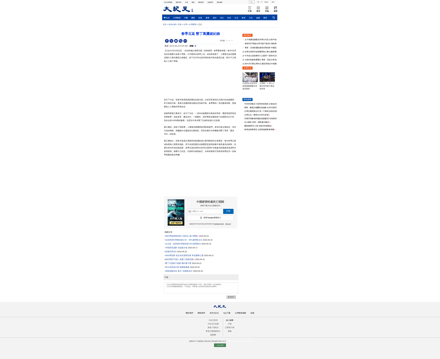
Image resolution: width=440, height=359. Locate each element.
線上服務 (229, 320)
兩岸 (215, 17)
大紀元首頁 (213, 320)
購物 (193, 2)
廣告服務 (220, 2)
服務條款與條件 (219, 224)
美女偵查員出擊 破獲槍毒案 (177, 267)
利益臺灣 (210, 2)
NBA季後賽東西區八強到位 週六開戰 (181, 236)
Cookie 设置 (220, 345)
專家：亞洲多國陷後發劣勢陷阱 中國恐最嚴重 (263, 48)
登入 (251, 2)
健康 (275, 11)
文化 (251, 17)
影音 (258, 11)
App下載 (226, 313)
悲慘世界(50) (171, 252)
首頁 (168, 17)
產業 (207, 17)
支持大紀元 (214, 313)
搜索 (274, 17)
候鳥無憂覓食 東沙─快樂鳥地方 (179, 271)
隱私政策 (228, 224)
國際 (193, 17)
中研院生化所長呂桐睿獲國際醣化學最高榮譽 (249, 86)
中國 (186, 17)
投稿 (252, 313)
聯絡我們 (201, 2)
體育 (265, 17)
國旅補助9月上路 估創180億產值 (257, 126)
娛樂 (258, 17)
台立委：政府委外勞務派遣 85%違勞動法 (183, 244)
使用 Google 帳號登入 (212, 218)
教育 (243, 17)
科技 (229, 17)
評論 (267, 11)
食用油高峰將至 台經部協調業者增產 (259, 129)
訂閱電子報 (229, 327)
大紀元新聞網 (168, 2)
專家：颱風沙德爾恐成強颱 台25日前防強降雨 (263, 107)
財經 (200, 17)
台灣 (185, 24)
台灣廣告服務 (240, 313)
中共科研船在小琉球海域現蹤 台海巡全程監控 (262, 104)
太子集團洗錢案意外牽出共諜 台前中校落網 (262, 40)
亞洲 (179, 24)
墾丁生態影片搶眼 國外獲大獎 (178, 263)
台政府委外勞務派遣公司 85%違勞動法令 (183, 240)
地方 (222, 17)
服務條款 (201, 341)
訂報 (186, 2)
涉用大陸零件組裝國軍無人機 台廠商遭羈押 (262, 52)
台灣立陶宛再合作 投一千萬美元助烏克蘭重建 (262, 111)
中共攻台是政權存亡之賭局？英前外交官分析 (263, 56)
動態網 (213, 334)
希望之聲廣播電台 (213, 331)
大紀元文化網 (213, 323)
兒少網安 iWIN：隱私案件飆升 (256, 122)
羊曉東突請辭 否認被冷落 (176, 248)
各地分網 (172, 24)
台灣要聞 (176, 17)
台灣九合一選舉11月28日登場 (256, 115)
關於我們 (179, 2)
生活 (236, 17)
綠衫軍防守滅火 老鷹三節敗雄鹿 (179, 259)
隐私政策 (207, 341)
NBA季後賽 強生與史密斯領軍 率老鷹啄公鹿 (184, 255)
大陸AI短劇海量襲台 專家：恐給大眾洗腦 (262, 60)
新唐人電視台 (213, 327)
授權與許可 (193, 341)
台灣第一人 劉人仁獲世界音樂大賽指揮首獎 (267, 86)
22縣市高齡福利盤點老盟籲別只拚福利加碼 (261, 118)
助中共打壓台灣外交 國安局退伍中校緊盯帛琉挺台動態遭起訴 (270, 64)
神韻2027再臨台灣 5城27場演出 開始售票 (262, 44)
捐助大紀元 (222, 341)
